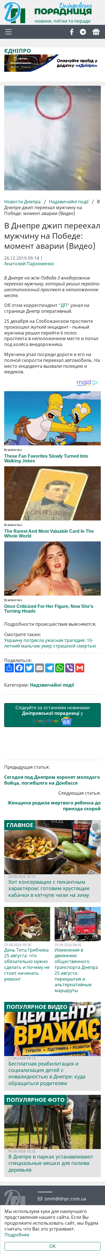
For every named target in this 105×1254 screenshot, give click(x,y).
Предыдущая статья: (52, 775)
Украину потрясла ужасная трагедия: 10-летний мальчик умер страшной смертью (50, 643)
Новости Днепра (23, 202)
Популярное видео (36, 1007)
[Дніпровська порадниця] (19, 1201)
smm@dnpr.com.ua (65, 1199)
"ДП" (64, 305)
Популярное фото (35, 1099)
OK (52, 1246)
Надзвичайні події (68, 202)
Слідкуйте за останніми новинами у (52, 714)
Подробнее (16, 1235)
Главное (19, 825)
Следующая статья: (54, 801)
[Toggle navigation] (8, 32)
